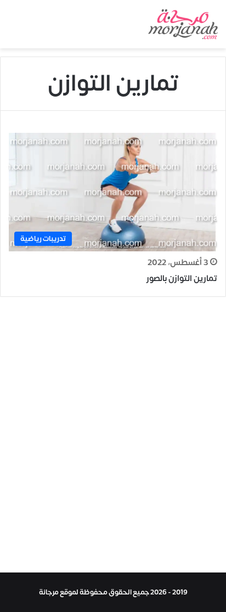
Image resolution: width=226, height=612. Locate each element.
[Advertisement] (113, 437)
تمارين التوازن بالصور (181, 278)
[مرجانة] (183, 24)
